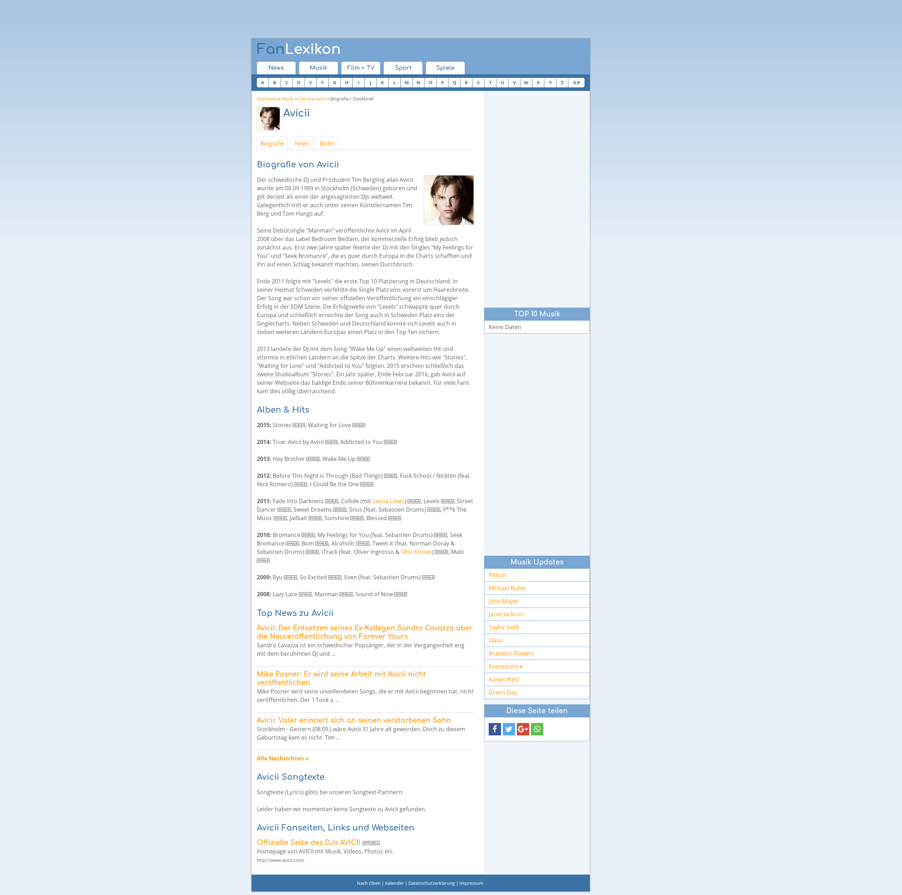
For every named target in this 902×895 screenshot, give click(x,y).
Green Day (503, 692)
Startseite (267, 98)
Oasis (496, 640)
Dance (304, 98)
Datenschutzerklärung (431, 883)
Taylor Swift (504, 627)
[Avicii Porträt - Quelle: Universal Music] (270, 120)
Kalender (394, 883)
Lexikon (299, 49)
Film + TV (361, 68)
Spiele (445, 68)
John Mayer (504, 601)
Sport (403, 68)
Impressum (471, 883)
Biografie (272, 143)
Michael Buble (507, 588)
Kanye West (504, 679)
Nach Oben (369, 883)
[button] (495, 729)
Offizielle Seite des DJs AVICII (308, 842)
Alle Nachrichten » (283, 758)
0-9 (576, 82)
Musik (318, 68)
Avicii (320, 98)
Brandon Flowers (511, 653)
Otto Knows (416, 552)
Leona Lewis (388, 501)
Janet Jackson (506, 614)
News (276, 68)
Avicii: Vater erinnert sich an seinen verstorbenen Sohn (354, 720)
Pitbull (497, 575)
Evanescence (506, 666)
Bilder (327, 143)
